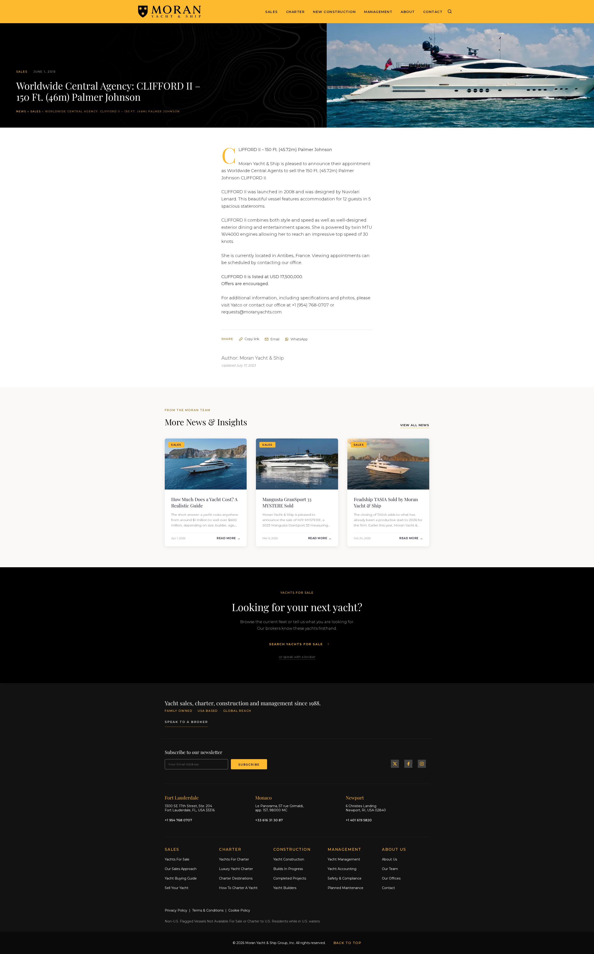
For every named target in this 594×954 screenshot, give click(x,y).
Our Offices (391, 878)
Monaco (263, 797)
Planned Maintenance (345, 888)
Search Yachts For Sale (296, 644)
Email (274, 339)
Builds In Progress (288, 869)
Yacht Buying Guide (181, 878)
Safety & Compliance (345, 878)
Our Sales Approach (181, 869)
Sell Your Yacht (176, 888)
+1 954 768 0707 (178, 820)
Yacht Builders (284, 888)
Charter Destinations (235, 878)
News (21, 111)
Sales (271, 12)
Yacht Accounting (342, 869)
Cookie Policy (239, 910)
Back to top (347, 943)
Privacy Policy (176, 910)
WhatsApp (299, 339)
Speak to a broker (186, 722)
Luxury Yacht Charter (236, 869)
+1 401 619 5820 (359, 820)
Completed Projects (289, 878)
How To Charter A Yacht (238, 888)
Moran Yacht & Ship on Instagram (422, 764)
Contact (433, 12)
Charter (295, 12)
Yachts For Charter (234, 859)
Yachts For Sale (177, 859)
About (408, 12)
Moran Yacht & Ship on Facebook (408, 764)
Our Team (390, 869)
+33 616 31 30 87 (269, 820)
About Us (389, 859)
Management (378, 12)
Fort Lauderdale (182, 797)
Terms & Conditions (207, 910)
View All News (414, 425)
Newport (355, 797)
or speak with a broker (297, 657)
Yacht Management (344, 859)
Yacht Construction (288, 859)
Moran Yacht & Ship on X (395, 764)
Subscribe (249, 764)
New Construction (334, 12)
